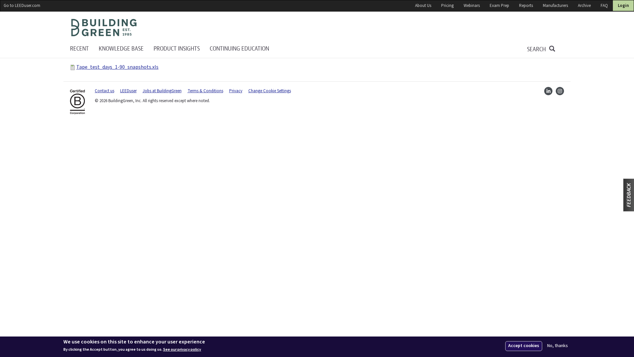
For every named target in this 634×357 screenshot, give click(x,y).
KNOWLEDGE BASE (121, 49)
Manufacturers (555, 6)
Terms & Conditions (205, 91)
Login (623, 6)
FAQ (604, 6)
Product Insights (177, 49)
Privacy (235, 91)
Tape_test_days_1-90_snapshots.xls (117, 67)
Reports (526, 6)
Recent (79, 49)
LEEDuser (128, 91)
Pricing (447, 6)
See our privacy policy (182, 349)
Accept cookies (523, 345)
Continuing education (239, 49)
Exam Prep (499, 6)
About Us (423, 6)
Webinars (472, 6)
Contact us (104, 91)
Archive (584, 6)
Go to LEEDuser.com (22, 6)
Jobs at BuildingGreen (162, 91)
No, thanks (557, 346)
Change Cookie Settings (269, 91)
